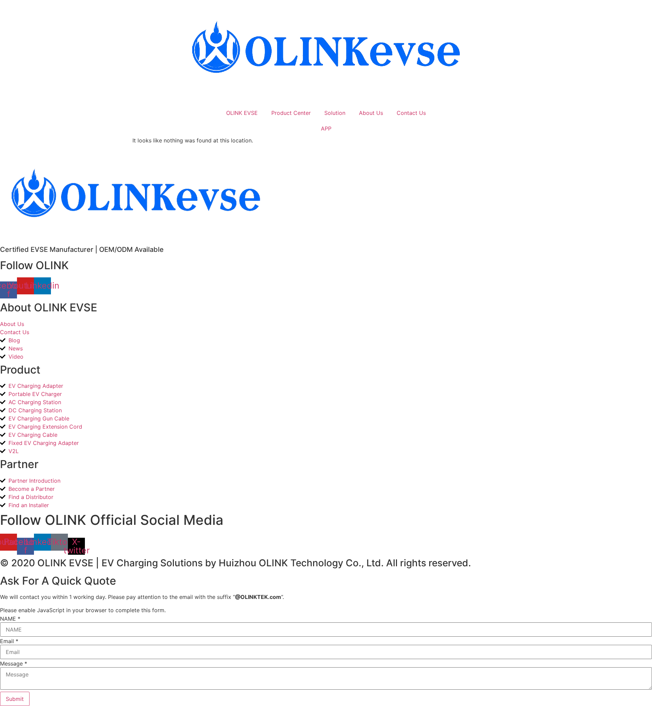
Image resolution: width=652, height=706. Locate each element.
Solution (334, 112)
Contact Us (411, 112)
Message (13, 663)
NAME (10, 618)
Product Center (291, 112)
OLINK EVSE (242, 112)
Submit (15, 698)
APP (326, 128)
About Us (371, 112)
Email (9, 641)
